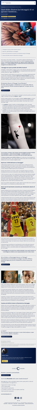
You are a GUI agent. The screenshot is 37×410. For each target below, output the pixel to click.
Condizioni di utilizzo (21, 403)
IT (17, 400)
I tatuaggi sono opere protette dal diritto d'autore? (11, 49)
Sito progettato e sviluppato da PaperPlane (18, 405)
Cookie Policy (5, 403)
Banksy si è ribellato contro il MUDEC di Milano (11, 157)
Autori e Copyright (4, 16)
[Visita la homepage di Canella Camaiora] (6, 3)
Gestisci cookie (10, 403)
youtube (29, 195)
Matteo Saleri (5, 18)
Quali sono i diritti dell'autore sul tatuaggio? (10, 51)
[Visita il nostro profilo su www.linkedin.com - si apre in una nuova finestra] (15, 398)
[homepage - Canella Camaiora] (18, 368)
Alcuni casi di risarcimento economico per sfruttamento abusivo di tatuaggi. (16, 53)
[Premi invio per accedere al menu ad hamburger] (34, 2)
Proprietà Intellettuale (12, 16)
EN (19, 400)
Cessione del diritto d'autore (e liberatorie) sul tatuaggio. (12, 55)
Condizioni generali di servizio (29, 403)
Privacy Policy (15, 403)
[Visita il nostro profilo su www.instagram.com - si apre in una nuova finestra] (21, 398)
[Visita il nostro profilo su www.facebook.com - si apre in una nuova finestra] (18, 398)
